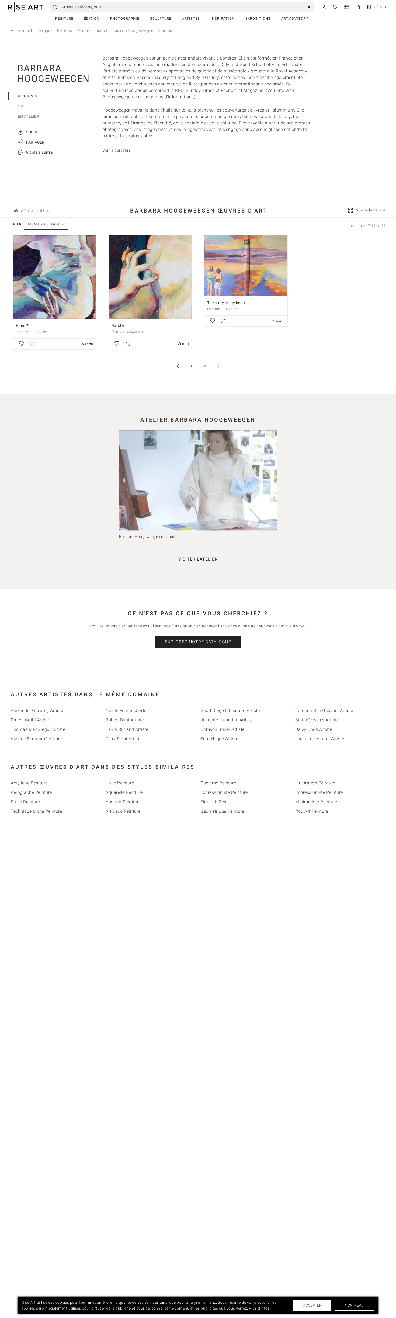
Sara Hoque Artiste (219, 738)
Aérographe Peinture (31, 792)
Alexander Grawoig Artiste (37, 710)
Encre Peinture (25, 801)
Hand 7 (22, 326)
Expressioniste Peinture (224, 792)
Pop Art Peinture (311, 811)
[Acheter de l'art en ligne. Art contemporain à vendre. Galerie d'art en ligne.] (25, 7)
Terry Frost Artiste (124, 738)
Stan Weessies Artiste (317, 719)
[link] (309, 7)
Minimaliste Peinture (316, 801)
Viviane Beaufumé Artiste (36, 738)
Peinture (64, 18)
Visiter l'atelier (198, 559)
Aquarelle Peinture (124, 792)
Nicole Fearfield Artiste (128, 710)
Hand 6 (118, 325)
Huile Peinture (120, 782)
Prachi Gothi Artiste (30, 719)
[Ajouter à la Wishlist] (21, 344)
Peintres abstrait (92, 30)
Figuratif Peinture (217, 801)
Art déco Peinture (123, 811)
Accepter (312, 1305)
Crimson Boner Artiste (222, 729)
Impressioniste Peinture (319, 792)
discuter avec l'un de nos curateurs (224, 626)
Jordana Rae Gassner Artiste (324, 710)
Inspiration (223, 18)
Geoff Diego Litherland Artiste (230, 710)
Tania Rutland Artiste (127, 729)
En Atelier (28, 116)
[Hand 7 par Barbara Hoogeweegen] (54, 277)
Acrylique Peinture (29, 782)
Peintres (64, 30)
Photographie (124, 18)
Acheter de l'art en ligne (32, 30)
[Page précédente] (178, 366)
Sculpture (160, 18)
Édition (91, 18)
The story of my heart (226, 303)
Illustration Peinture (315, 782)
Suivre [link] (29, 131)
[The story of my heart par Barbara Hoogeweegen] (245, 265)
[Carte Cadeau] (346, 6)
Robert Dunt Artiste (125, 719)
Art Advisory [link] (294, 18)
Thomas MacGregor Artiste (38, 729)
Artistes (191, 18)
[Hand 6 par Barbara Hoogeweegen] (150, 277)
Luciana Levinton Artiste (319, 738)
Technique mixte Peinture (36, 811)
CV (20, 106)
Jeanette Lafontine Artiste (226, 719)
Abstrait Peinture (123, 801)
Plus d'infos (259, 1308)
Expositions (257, 18)
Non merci (355, 1305)
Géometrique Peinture (222, 811)
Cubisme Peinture (218, 782)
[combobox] (43, 224)
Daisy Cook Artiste (313, 729)
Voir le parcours (116, 150)
